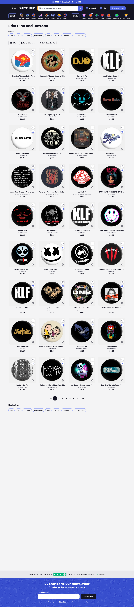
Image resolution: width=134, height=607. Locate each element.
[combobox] (58, 8)
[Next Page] (82, 398)
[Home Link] (27, 8)
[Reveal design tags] (33, 71)
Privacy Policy (62, 602)
